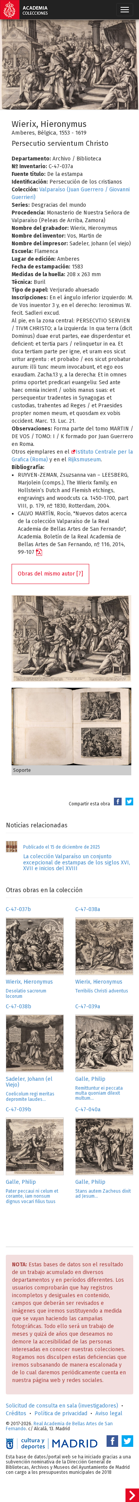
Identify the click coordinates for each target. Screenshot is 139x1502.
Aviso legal (108, 1413)
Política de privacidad (60, 1413)
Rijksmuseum (84, 459)
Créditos (16, 1413)
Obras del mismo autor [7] (50, 573)
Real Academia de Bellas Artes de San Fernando (59, 1426)
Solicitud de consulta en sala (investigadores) (62, 1405)
